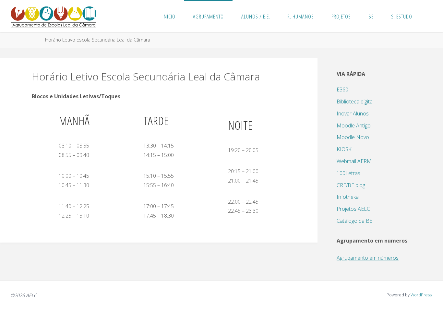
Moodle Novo (353, 137)
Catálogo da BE (354, 220)
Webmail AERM (354, 161)
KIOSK (344, 149)
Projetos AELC (353, 208)
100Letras (348, 173)
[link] (427, 16)
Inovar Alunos (353, 113)
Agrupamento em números (368, 257)
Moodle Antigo (354, 125)
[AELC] (53, 16)
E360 (342, 89)
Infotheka (348, 196)
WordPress (421, 295)
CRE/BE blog (351, 185)
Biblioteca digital (355, 101)
